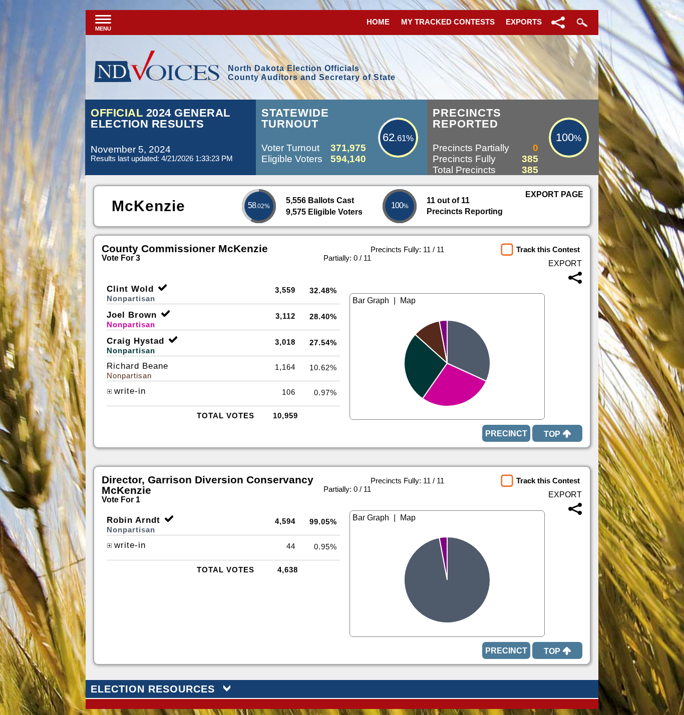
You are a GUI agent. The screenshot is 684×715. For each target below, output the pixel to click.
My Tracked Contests (448, 22)
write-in (130, 391)
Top (552, 434)
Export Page (554, 194)
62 (389, 137)
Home (378, 22)
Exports (524, 22)
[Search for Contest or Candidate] (581, 22)
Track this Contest (548, 249)
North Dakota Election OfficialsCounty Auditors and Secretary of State (312, 73)
